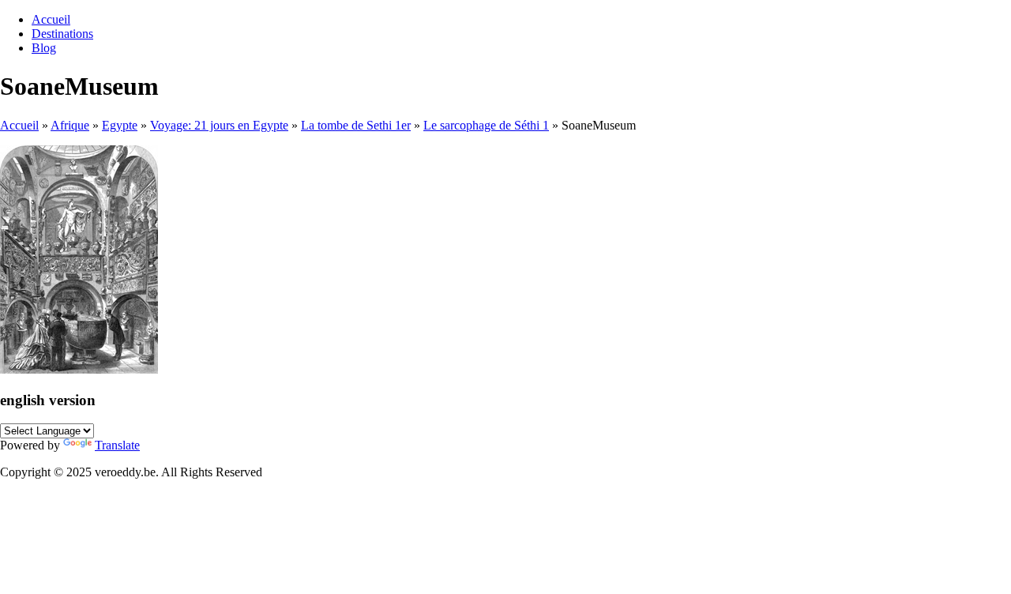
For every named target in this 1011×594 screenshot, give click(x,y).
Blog (44, 48)
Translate (117, 445)
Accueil (51, 19)
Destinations (62, 33)
